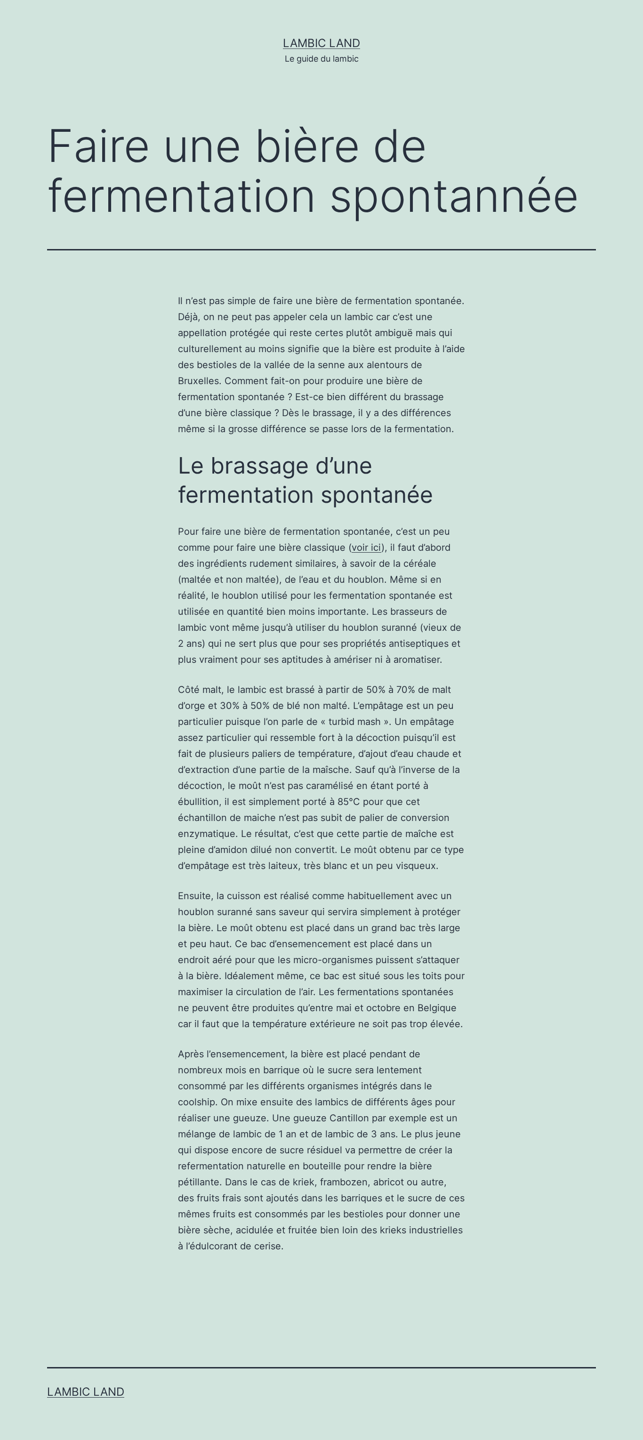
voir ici (366, 547)
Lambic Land (321, 43)
